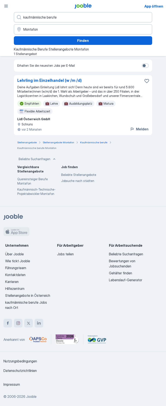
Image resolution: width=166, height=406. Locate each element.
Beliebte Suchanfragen (34, 159)
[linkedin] (39, 323)
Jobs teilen (65, 254)
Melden (142, 129)
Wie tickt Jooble (17, 261)
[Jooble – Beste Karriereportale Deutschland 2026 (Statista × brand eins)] (67, 339)
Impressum (11, 384)
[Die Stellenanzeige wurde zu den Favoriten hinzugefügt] (147, 80)
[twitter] (28, 323)
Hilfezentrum (14, 288)
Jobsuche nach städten (77, 181)
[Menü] (6, 6)
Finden (83, 40)
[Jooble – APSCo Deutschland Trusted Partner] (38, 339)
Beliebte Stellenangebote (78, 175)
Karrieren (12, 282)
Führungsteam (15, 268)
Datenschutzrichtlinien (20, 370)
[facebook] (7, 323)
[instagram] (18, 323)
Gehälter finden (120, 273)
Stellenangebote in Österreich (27, 295)
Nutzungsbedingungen (20, 361)
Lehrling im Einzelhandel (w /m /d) (49, 80)
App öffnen (153, 6)
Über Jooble (14, 254)
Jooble (31, 396)
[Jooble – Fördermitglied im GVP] (97, 339)
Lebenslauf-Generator (125, 280)
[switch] (145, 65)
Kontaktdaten (15, 275)
